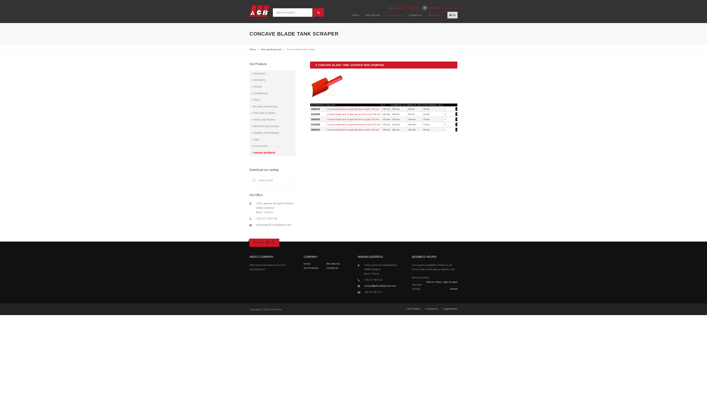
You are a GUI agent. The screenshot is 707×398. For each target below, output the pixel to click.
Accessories (260, 146)
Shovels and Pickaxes (266, 133)
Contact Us (415, 15)
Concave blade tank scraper (301, 49)
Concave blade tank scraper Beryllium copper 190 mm (353, 109)
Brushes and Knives (265, 106)
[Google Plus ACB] (273, 242)
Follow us (258, 242)
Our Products (394, 15)
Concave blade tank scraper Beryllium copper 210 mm (353, 119)
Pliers (256, 100)
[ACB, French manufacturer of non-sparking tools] (259, 11)
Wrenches (259, 73)
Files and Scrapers (264, 113)
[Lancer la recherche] (318, 12)
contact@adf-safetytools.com (273, 224)
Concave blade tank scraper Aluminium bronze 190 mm (353, 114)
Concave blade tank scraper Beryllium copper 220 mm (353, 129)
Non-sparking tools (271, 49)
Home (355, 15)
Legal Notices (451, 309)
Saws (256, 139)
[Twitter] (268, 242)
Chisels (257, 86)
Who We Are (373, 15)
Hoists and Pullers (264, 119)
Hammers (259, 80)
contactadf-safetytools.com (442, 7)
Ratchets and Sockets (266, 126)
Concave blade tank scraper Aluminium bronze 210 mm (353, 124)
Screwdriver (260, 93)
